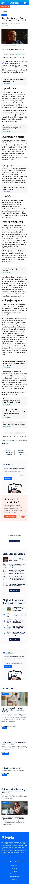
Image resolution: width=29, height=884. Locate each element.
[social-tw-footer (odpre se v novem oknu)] (16, 861)
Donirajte (14, 868)
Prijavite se (7, 478)
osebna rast (5, 802)
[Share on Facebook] (15, 57)
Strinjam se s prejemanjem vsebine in (14, 475)
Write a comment (14, 541)
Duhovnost (4, 11)
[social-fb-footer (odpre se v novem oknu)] (13, 861)
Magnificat (4, 394)
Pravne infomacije (14, 873)
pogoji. (21, 475)
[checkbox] (4, 475)
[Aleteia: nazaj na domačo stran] (14, 2)
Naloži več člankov (14, 590)
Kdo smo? (14, 871)
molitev (4, 727)
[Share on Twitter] (20, 57)
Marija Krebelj (17, 23)
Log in (19, 535)
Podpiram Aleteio (10, 516)
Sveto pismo (6, 693)
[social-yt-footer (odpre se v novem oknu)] (10, 861)
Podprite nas (4, 6)
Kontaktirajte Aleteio (14, 876)
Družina (4, 774)
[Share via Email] (23, 57)
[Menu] (5, 3)
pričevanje (5, 443)
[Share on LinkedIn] (17, 57)
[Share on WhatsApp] (25, 57)
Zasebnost (14, 879)
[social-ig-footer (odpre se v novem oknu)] (18, 861)
